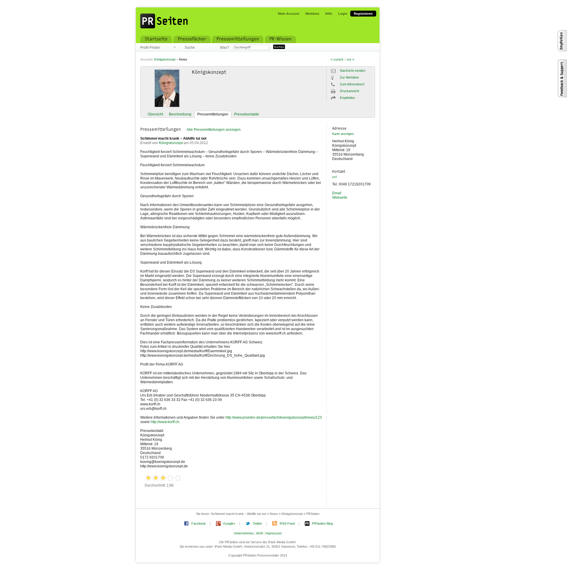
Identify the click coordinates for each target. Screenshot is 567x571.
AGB (259, 533)
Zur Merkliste (349, 77)
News (183, 59)
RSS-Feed (287, 523)
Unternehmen (243, 533)
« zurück (337, 59)
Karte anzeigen (343, 134)
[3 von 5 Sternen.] (163, 478)
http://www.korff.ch (165, 422)
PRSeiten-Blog (322, 523)
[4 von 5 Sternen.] (170, 478)
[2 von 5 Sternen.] (155, 478)
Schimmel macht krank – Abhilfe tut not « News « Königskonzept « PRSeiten (265, 513)
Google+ (229, 523)
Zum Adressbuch (352, 84)
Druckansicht (349, 91)
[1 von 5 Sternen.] (148, 478)
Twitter (257, 523)
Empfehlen (347, 97)
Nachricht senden (352, 70)
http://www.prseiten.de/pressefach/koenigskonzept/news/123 (273, 417)
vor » (350, 59)
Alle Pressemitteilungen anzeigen (214, 130)
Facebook (198, 523)
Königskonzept (164, 59)
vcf (334, 177)
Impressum (273, 533)
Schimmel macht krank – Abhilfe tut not (173, 138)
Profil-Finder (150, 47)
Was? (224, 47)
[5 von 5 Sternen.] (178, 478)
